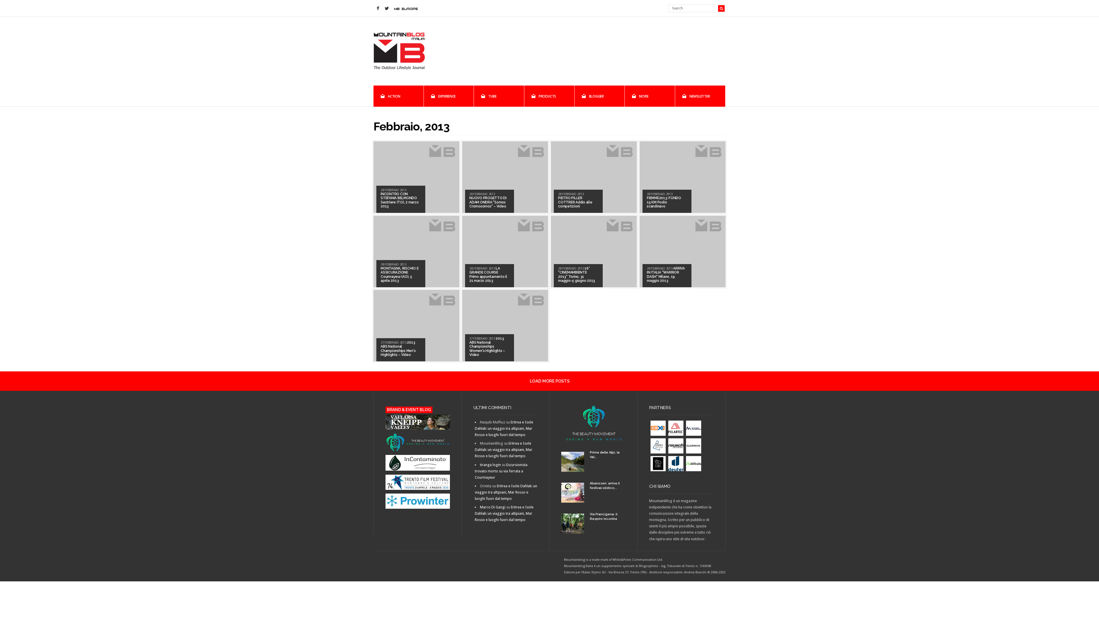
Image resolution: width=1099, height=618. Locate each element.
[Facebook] (377, 8)
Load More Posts (549, 381)
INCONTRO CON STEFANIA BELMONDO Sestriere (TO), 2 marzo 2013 (399, 200)
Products (547, 96)
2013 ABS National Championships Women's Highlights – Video (487, 346)
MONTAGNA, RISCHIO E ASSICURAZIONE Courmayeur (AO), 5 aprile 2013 (399, 274)
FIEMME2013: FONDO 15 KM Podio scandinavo (664, 202)
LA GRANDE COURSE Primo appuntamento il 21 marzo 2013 (488, 274)
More (643, 96)
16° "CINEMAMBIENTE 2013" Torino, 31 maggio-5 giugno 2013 (576, 274)
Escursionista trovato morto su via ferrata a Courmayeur (501, 471)
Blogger (596, 96)
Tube (492, 96)
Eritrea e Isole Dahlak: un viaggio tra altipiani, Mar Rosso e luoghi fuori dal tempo (504, 428)
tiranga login (490, 465)
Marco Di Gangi (492, 507)
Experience (447, 96)
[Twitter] (386, 8)
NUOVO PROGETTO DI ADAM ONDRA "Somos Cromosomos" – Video (488, 202)
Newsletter (699, 96)
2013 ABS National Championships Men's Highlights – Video (398, 348)
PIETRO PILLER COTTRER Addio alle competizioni (575, 202)
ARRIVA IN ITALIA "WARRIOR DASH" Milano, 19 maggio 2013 (666, 274)
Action (394, 96)
